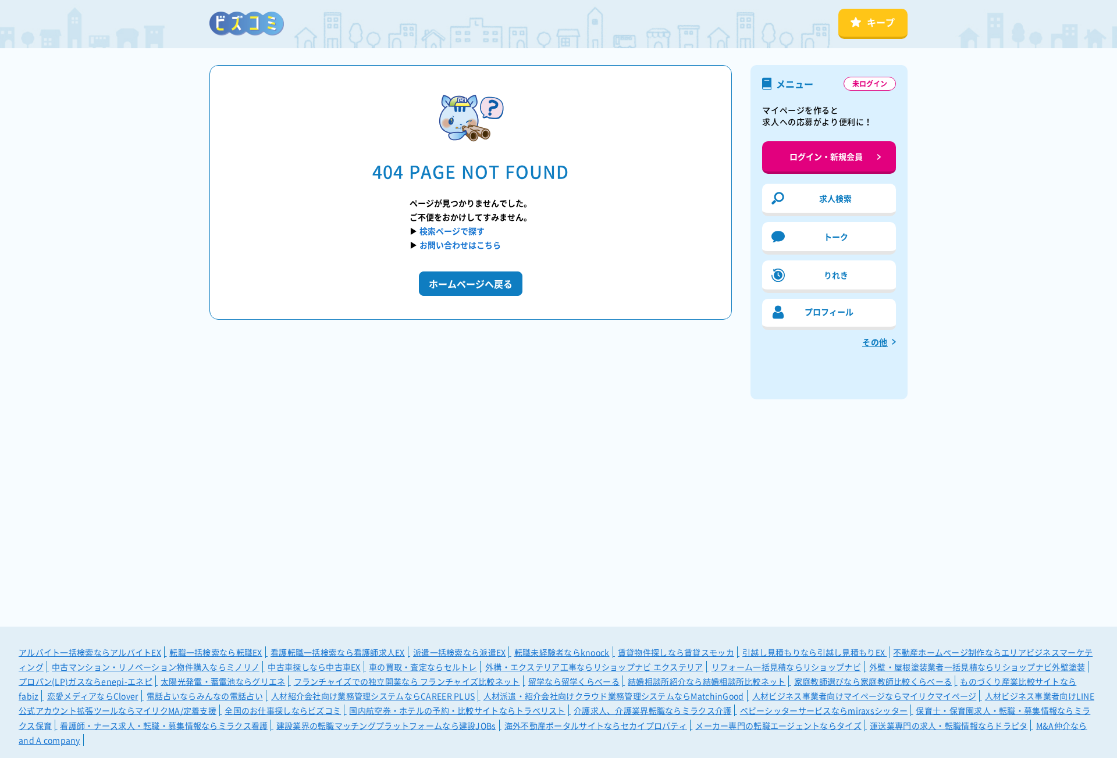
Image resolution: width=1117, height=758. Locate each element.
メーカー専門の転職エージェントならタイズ (778, 725)
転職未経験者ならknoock (562, 652)
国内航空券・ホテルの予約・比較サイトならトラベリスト (457, 710)
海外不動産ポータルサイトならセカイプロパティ (595, 725)
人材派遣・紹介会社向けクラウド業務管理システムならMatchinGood (613, 696)
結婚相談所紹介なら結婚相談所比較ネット (706, 681)
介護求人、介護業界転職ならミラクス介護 (652, 710)
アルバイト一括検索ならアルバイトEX (90, 652)
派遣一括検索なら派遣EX (459, 652)
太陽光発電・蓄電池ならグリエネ (223, 681)
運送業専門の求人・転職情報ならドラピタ (948, 725)
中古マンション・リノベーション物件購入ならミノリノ (155, 667)
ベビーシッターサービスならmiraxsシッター (824, 710)
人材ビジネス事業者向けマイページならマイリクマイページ (864, 696)
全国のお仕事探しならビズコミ (283, 710)
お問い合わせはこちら (460, 245)
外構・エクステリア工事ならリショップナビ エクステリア (594, 667)
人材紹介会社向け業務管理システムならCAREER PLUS (373, 696)
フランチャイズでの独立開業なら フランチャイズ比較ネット (407, 681)
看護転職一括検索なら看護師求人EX (338, 652)
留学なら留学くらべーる (574, 681)
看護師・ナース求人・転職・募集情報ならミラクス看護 (164, 725)
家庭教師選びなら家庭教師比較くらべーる (873, 681)
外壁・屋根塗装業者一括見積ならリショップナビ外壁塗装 (977, 667)
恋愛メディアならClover (92, 696)
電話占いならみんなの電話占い (205, 696)
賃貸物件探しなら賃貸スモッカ (676, 652)
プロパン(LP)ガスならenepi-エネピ (85, 681)
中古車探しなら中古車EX (314, 667)
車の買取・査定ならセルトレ (423, 667)
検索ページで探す (452, 231)
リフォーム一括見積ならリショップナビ (786, 667)
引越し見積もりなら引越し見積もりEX (814, 652)
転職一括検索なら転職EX (215, 652)
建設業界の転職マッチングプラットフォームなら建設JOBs (386, 725)
